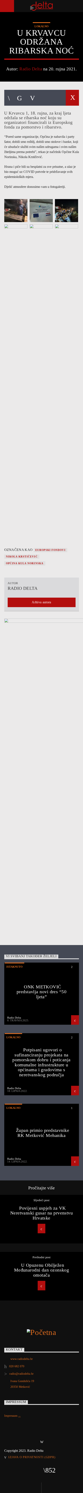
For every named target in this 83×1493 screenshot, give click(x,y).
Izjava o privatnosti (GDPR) (31, 1457)
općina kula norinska (25, 563)
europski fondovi (50, 550)
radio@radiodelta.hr (21, 1373)
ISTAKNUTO (14, 966)
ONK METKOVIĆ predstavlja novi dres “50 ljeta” (41, 991)
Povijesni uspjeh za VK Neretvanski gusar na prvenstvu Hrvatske (41, 1213)
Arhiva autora (41, 602)
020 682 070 (16, 1366)
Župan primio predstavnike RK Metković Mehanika (42, 1133)
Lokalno (41, 26)
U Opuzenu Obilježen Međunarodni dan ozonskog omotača (41, 1270)
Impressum (11, 1415)
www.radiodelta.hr (21, 1359)
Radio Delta (30, 68)
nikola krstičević (22, 556)
